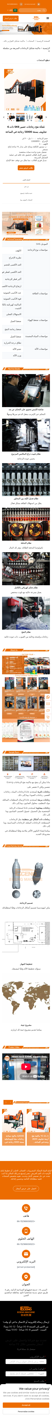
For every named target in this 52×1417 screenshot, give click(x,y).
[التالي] (46, 117)
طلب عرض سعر (26, 168)
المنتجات (30, 41)
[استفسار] (48, 710)
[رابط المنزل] (36, 18)
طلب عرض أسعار (10, 18)
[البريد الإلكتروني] (48, 703)
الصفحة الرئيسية (43, 41)
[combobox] (41, 1373)
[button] (10, 1102)
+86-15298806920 (12, 4)
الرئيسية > (45, 48)
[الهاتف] (48, 717)
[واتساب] (48, 697)
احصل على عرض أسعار (26, 1188)
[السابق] (4, 117)
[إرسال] (44, 10)
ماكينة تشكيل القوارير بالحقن (13, 41)
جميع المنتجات (43, 60)
